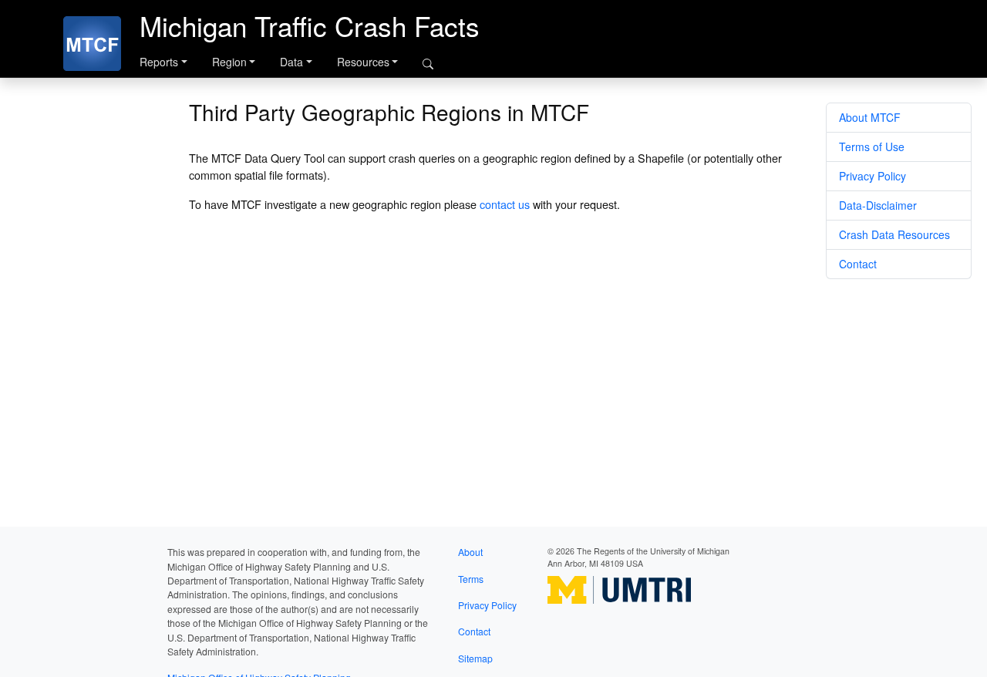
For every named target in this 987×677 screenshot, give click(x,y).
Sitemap (475, 658)
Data (291, 61)
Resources (363, 61)
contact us (505, 204)
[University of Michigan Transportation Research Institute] (619, 588)
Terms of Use (871, 146)
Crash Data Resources (894, 234)
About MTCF (870, 117)
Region (229, 61)
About (470, 551)
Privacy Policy (872, 176)
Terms (470, 578)
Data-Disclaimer (878, 205)
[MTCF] (92, 44)
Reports (159, 61)
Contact (858, 263)
